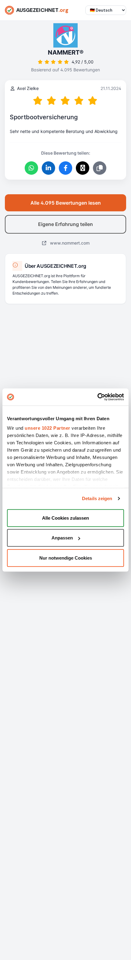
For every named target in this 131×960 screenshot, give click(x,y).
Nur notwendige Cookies (65, 557)
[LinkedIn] (48, 168)
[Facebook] (65, 168)
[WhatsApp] (31, 168)
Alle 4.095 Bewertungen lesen (65, 203)
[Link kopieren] (99, 168)
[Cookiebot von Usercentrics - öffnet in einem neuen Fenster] (97, 397)
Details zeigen (97, 498)
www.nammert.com (69, 242)
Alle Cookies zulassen (65, 517)
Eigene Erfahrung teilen (65, 224)
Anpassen (62, 537)
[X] (82, 168)
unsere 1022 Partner (47, 428)
